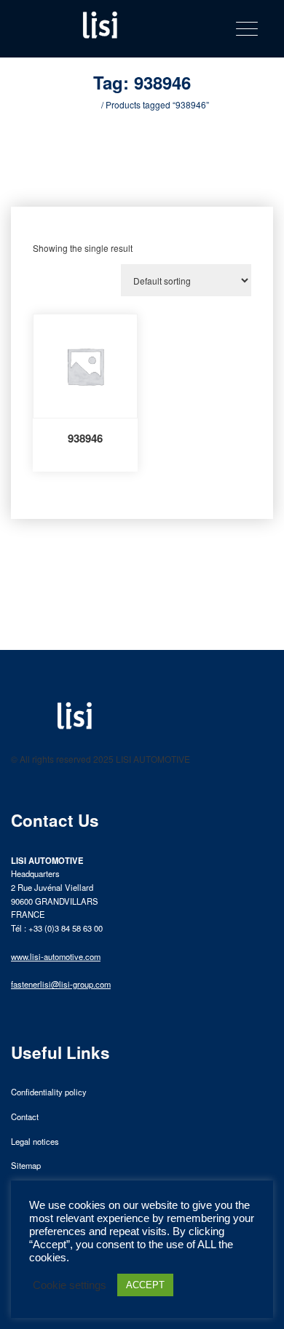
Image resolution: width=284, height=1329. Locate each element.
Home (87, 104)
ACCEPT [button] (145, 1285)
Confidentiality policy (49, 1092)
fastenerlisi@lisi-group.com (61, 984)
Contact (25, 1116)
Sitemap (26, 1165)
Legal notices (35, 1141)
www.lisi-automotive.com (55, 956)
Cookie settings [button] (69, 1285)
